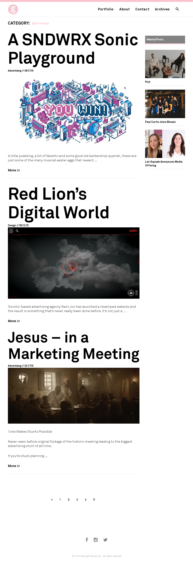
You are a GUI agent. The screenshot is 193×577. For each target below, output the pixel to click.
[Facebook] (87, 540)
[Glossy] (20, 8)
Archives (162, 9)
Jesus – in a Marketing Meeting (73, 345)
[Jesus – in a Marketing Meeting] (73, 396)
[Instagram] (95, 540)
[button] (177, 9)
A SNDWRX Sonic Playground (73, 48)
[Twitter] (105, 540)
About (124, 9)
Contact (142, 9)
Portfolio (106, 9)
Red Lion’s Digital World (59, 202)
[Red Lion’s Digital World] (73, 263)
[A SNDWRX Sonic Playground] (73, 110)
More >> (14, 170)
